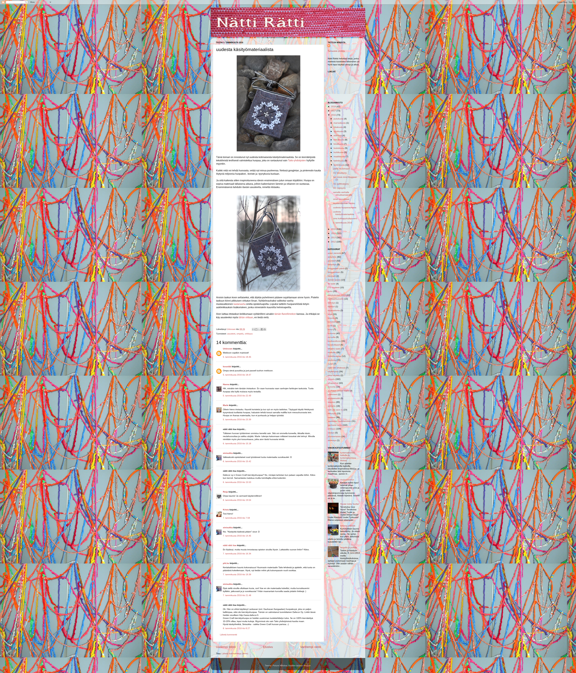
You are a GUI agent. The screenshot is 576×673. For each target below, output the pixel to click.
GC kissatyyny (340, 173)
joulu (330, 291)
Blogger (307, 665)
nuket (330, 364)
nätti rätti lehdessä (336, 368)
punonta (332, 387)
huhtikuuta (339, 152)
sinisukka (228, 453)
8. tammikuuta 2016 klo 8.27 (236, 628)
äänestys (332, 440)
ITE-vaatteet (333, 287)
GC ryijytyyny (339, 188)
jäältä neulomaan (341, 168)
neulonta (332, 360)
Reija (225, 492)
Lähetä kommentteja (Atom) (235, 653)
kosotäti (227, 366)
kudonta (331, 333)
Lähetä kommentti (228, 634)
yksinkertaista (334, 436)
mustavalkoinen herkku (344, 203)
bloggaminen (334, 272)
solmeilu (332, 406)
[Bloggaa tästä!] (256, 329)
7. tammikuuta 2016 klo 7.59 (236, 518)
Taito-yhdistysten (297, 160)
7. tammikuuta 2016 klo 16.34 (237, 553)
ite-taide (331, 283)
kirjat (330, 314)
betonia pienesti (347, 525)
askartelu (332, 257)
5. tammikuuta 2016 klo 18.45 (237, 357)
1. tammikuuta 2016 (342, 222)
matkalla (332, 352)
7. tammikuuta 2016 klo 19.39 (237, 574)
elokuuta (338, 135)
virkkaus (249, 333)
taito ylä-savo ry (335, 410)
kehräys (331, 303)
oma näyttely (334, 375)
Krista (226, 509)
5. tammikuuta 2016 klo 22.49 (237, 395)
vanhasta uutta (335, 425)
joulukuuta (339, 118)
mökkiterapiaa (334, 356)
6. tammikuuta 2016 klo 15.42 (237, 461)
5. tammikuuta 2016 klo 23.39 (237, 419)
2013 (333, 237)
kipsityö (331, 306)
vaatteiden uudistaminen (339, 421)
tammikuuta (339, 165)
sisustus (331, 402)
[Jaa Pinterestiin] (264, 329)
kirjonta (331, 318)
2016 (333, 115)
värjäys (331, 432)
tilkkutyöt (332, 413)
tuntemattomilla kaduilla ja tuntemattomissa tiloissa (348, 456)
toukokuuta (339, 148)
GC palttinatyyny (341, 184)
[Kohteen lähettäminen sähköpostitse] (253, 329)
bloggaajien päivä (336, 268)
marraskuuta (340, 123)
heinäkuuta (339, 139)
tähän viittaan (246, 317)
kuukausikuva (334, 341)
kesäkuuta (339, 144)
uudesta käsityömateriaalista (343, 212)
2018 (333, 106)
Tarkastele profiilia (336, 51)
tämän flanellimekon (285, 314)
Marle (225, 405)
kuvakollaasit (334, 345)
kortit (330, 325)
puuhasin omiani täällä (338, 390)
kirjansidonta (334, 310)
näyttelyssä (333, 371)
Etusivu (268, 647)
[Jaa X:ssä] (259, 329)
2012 (333, 241)
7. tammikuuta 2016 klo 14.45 (237, 536)
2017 (333, 111)
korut (330, 329)
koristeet (332, 322)
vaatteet (331, 417)
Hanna (226, 384)
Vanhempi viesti (310, 647)
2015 (333, 229)
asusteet (231, 333)
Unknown (228, 348)
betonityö (332, 264)
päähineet (332, 394)
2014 (333, 233)
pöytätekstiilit (334, 398)
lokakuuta (338, 127)
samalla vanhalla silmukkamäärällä (342, 193)
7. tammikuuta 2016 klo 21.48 (237, 595)
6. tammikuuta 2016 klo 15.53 (237, 482)
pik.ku (226, 563)
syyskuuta (339, 131)
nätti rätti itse (230, 545)
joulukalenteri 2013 (337, 295)
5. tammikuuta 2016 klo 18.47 (237, 375)
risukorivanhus (347, 479)
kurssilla (331, 337)
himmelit (332, 276)
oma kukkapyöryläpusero (345, 218)
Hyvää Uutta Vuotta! (349, 504)
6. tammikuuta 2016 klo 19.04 (237, 500)
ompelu (240, 333)
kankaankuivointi (336, 299)
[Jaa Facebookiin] (261, 329)
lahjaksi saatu (334, 348)
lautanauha (240, 304)
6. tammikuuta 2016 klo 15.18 (237, 443)
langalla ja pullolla (348, 547)
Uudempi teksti (226, 647)
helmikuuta (339, 160)
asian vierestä (334, 253)
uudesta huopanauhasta (344, 207)
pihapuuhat (333, 383)
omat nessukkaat (341, 199)
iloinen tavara (334, 280)
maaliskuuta (340, 156)
